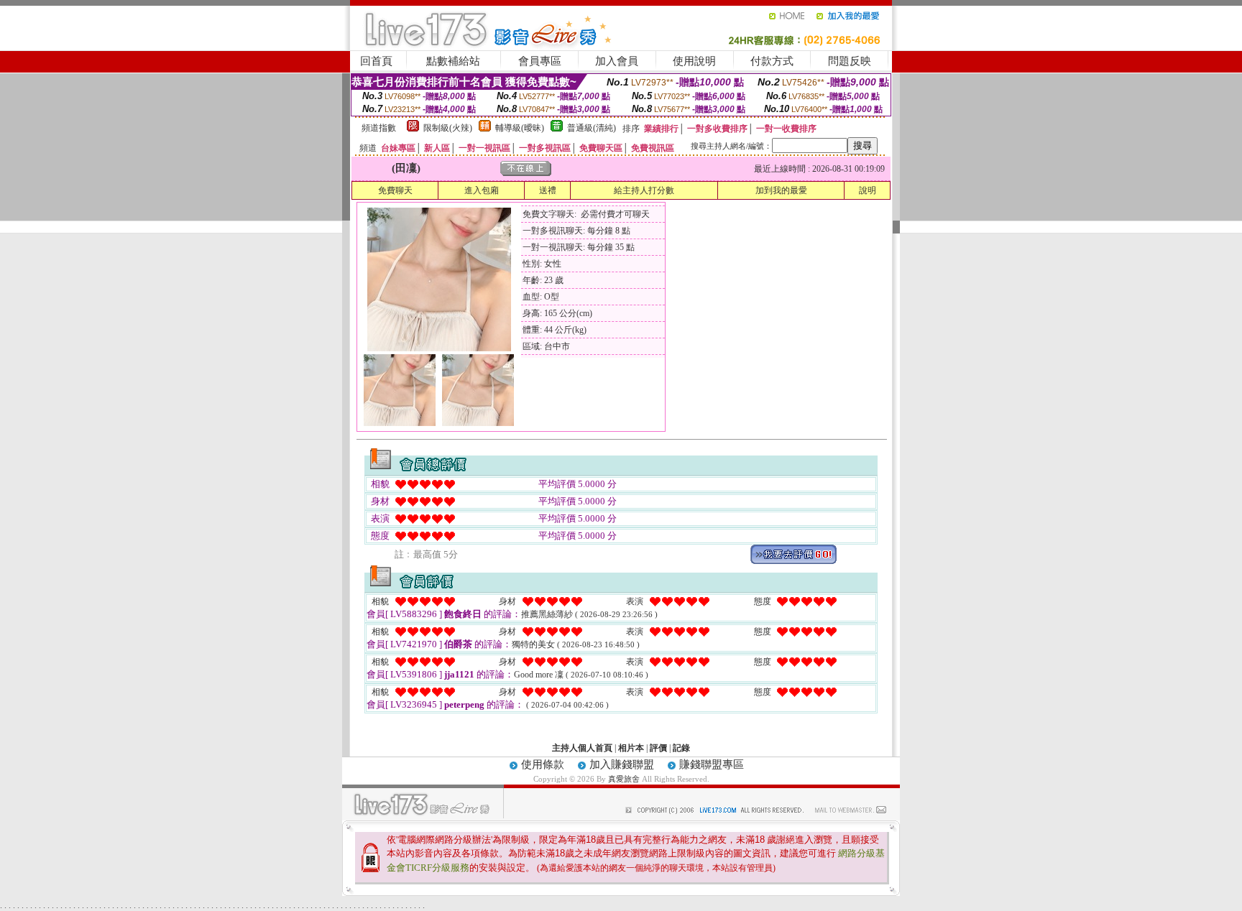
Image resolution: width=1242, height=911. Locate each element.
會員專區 (539, 61)
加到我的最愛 (781, 190)
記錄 (681, 748)
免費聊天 (395, 190)
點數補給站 (453, 61)
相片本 (631, 748)
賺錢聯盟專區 (711, 764)
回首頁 (376, 61)
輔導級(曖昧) (519, 128)
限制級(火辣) (447, 128)
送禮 (547, 190)
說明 (867, 190)
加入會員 (616, 61)
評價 (658, 748)
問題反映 (849, 61)
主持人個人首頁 (582, 748)
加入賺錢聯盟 (621, 764)
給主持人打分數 (644, 190)
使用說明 (694, 61)
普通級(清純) (591, 128)
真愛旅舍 (624, 778)
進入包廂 (481, 190)
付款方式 (772, 61)
